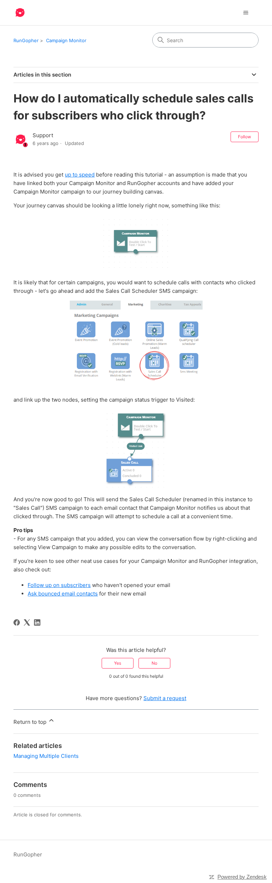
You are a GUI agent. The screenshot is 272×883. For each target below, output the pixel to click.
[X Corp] (27, 622)
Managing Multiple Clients (46, 756)
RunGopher (26, 40)
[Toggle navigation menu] (246, 12)
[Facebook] (16, 622)
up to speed (80, 174)
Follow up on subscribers (59, 585)
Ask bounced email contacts (63, 593)
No (154, 663)
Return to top (30, 722)
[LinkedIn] (37, 622)
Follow (244, 136)
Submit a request (164, 698)
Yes (117, 663)
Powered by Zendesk (242, 877)
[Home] (20, 12)
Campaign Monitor (66, 40)
